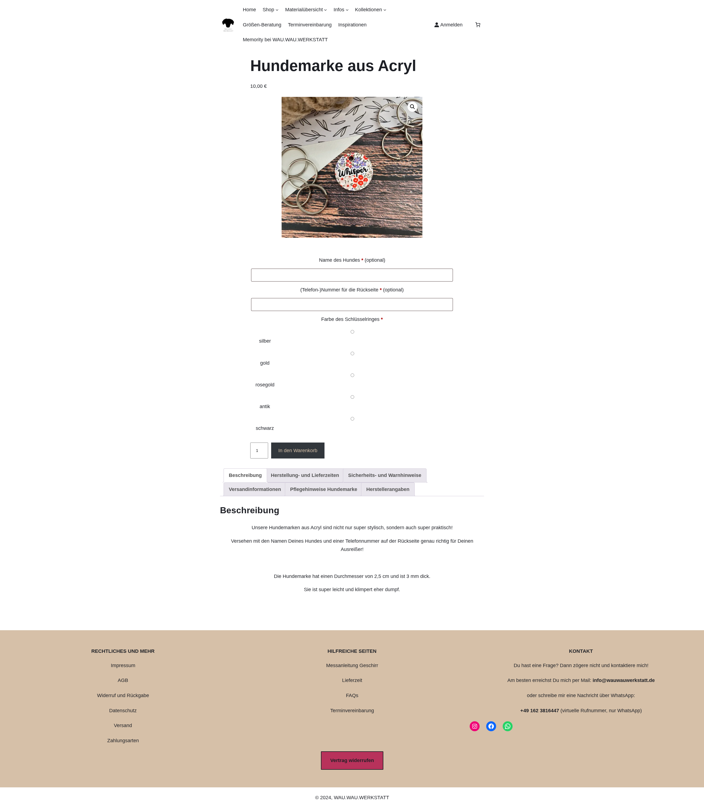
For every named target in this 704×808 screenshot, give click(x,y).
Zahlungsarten (123, 740)
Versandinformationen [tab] (255, 489)
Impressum (123, 665)
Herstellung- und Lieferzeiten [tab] (305, 475)
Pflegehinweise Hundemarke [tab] (323, 489)
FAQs (352, 695)
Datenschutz (123, 710)
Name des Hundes (352, 260)
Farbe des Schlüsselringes (352, 319)
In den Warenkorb (297, 450)
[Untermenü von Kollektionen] (384, 9)
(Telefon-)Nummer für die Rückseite (352, 290)
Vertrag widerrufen (352, 760)
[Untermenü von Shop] (277, 9)
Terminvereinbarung (352, 710)
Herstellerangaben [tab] (387, 489)
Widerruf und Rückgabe (123, 695)
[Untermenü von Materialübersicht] (325, 9)
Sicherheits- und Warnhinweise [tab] (384, 475)
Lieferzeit (352, 680)
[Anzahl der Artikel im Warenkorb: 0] (478, 24)
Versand (123, 725)
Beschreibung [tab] (245, 475)
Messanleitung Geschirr (352, 665)
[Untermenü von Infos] (347, 9)
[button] (412, 107)
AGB (123, 680)
